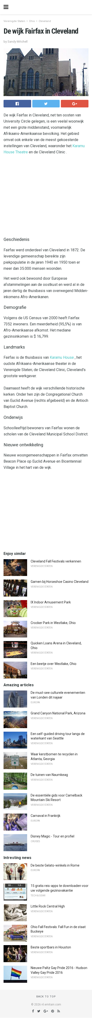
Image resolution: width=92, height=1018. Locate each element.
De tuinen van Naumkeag (49, 775)
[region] (46, 194)
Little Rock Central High (48, 906)
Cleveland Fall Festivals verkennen (56, 561)
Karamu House (62, 357)
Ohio (32, 21)
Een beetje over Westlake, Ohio (53, 664)
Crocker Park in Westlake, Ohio (53, 623)
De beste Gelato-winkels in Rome (55, 865)
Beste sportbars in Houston (51, 947)
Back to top (46, 996)
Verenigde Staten (14, 21)
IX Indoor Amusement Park (51, 602)
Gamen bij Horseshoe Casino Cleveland (59, 582)
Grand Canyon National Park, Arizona (58, 713)
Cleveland (45, 21)
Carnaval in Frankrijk (45, 816)
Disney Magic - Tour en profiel (52, 836)
